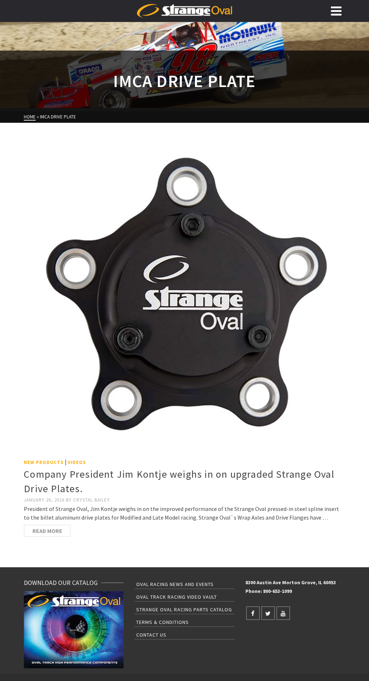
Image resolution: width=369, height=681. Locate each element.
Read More (47, 530)
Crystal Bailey (91, 500)
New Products (44, 462)
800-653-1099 (277, 591)
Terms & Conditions (162, 622)
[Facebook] (253, 613)
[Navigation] (336, 11)
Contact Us (151, 635)
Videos (77, 462)
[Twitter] (268, 613)
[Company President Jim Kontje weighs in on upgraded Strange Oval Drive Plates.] (184, 294)
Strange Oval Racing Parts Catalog (184, 609)
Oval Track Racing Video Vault (176, 597)
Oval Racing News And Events (175, 584)
